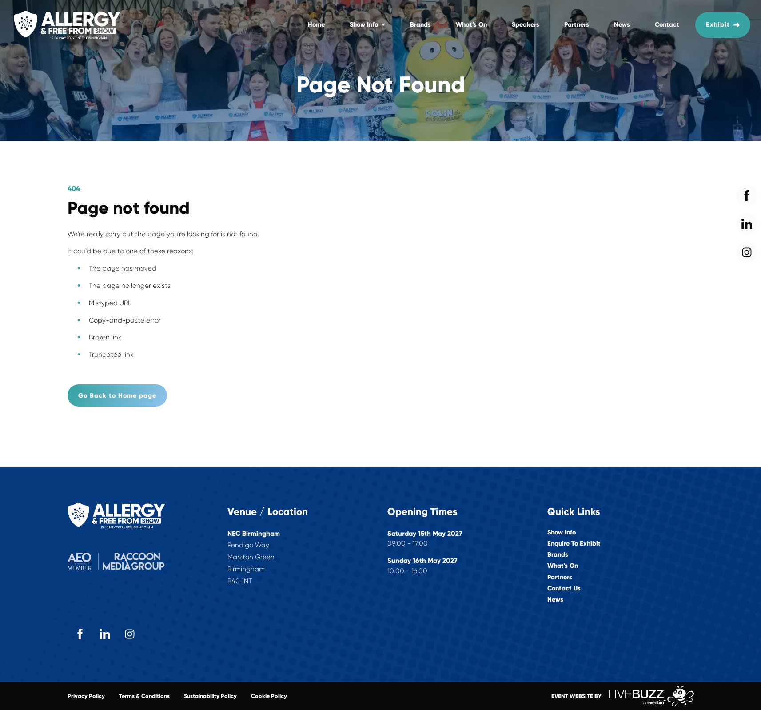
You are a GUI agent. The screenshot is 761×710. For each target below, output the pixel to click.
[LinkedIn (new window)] (105, 634)
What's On (562, 566)
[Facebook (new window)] (80, 634)
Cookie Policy (269, 696)
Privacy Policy (86, 696)
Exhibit (718, 24)
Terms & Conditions (144, 696)
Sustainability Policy (210, 696)
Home (316, 24)
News (622, 24)
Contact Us (564, 588)
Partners (576, 24)
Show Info (364, 24)
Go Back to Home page (117, 395)
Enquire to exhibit (574, 543)
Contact (667, 24)
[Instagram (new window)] (130, 634)
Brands (420, 24)
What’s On (471, 24)
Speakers (525, 24)
